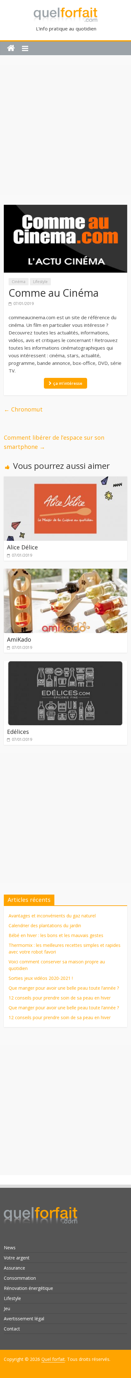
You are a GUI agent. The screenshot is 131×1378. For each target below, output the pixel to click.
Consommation (20, 1278)
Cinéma (18, 281)
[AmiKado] (65, 572)
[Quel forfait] (11, 48)
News (10, 1248)
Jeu (7, 1308)
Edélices (18, 731)
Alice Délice (22, 547)
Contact (12, 1329)
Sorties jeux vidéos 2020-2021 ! (41, 978)
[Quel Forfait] (40, 1205)
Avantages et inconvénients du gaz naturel (52, 916)
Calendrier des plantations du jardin (45, 925)
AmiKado (19, 639)
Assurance (14, 1268)
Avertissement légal (24, 1319)
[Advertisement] (65, 130)
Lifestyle (40, 281)
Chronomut (23, 409)
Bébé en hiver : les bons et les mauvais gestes (56, 935)
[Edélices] (65, 664)
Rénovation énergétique (28, 1288)
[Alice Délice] (65, 480)
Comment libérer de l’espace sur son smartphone (54, 442)
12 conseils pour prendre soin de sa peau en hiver (60, 998)
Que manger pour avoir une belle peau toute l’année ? (64, 988)
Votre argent (17, 1258)
